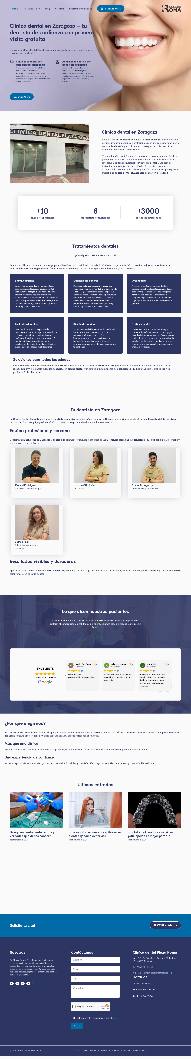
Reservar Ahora (22, 96)
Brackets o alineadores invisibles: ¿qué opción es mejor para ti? (151, 834)
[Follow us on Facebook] (12, 983)
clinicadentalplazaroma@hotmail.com (154, 973)
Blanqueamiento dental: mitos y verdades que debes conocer (32, 834)
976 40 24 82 (147, 967)
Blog (47, 8)
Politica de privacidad (99, 1050)
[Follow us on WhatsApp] (17, 983)
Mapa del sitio (139, 1050)
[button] (171, 675)
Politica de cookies (121, 1050)
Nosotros (59, 8)
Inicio (15, 8)
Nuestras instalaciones (80, 8)
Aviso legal (81, 1050)
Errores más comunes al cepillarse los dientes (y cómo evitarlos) (95, 834)
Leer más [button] (144, 687)
